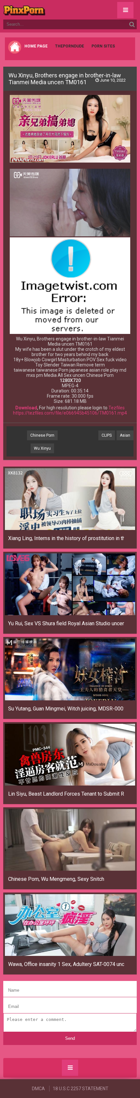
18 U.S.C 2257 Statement (80, 1088)
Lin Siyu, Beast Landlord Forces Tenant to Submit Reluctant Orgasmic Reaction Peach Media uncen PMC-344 (66, 794)
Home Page (36, 46)
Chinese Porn (42, 435)
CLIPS (107, 435)
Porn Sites (103, 46)
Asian (125, 435)
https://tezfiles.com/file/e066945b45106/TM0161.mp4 (70, 413)
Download (26, 407)
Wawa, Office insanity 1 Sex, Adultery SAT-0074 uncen (66, 964)
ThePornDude (69, 46)
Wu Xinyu (42, 448)
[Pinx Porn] (42, 10)
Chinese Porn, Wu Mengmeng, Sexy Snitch (56, 879)
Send (70, 1038)
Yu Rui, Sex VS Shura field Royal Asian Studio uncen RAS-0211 (66, 623)
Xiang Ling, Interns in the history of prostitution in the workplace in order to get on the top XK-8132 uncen (66, 538)
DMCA (38, 1088)
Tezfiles (116, 407)
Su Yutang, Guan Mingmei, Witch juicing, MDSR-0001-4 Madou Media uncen (66, 709)
